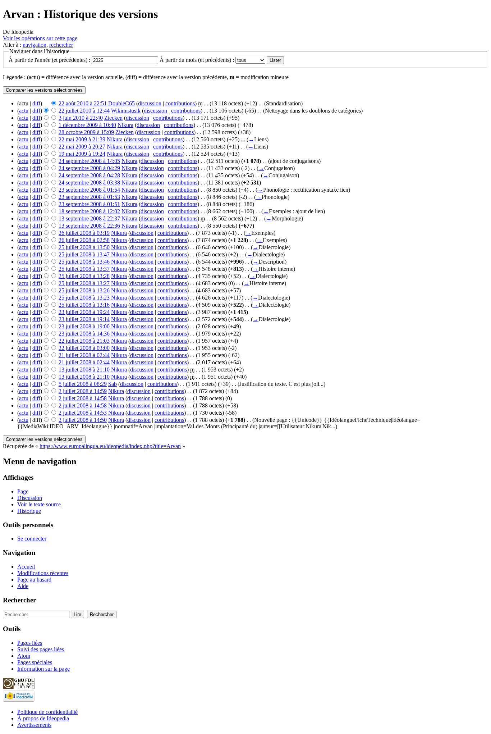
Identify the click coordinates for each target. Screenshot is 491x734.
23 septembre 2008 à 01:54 (89, 190)
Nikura (125, 125)
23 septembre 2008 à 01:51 (89, 204)
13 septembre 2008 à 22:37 (89, 218)
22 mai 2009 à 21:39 (82, 139)
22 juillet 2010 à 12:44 (84, 111)
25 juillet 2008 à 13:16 (84, 305)
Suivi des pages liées (40, 649)
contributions (180, 103)
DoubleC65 (121, 103)
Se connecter (31, 538)
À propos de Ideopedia (43, 718)
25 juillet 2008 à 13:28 (84, 276)
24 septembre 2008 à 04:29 (89, 168)
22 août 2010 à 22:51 (83, 103)
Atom (23, 656)
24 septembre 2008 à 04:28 (89, 175)
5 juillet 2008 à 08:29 (83, 384)
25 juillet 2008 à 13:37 (84, 269)
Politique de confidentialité (47, 712)
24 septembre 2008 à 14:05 (89, 161)
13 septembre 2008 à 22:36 (89, 226)
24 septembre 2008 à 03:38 (89, 182)
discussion (149, 103)
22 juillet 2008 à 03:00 (84, 348)
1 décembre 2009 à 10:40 (87, 125)
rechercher (61, 45)
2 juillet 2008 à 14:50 (83, 420)
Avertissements (34, 725)
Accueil (26, 567)
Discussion (29, 498)
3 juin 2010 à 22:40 (81, 118)
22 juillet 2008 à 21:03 (84, 341)
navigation (34, 45)
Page (22, 491)
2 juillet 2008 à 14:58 (83, 398)
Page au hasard (34, 579)
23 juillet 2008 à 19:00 (84, 326)
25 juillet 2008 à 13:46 (84, 262)
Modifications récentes (42, 573)
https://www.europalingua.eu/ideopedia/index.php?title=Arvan (110, 446)
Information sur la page (43, 669)
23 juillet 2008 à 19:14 (84, 319)
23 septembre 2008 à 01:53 (89, 197)
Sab (112, 384)
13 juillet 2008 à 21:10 (84, 369)
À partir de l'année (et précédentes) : (49, 60)
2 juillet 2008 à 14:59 (83, 391)
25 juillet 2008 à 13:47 (84, 254)
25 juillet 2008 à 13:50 (84, 247)
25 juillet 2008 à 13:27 (84, 283)
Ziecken (113, 118)
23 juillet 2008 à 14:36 (84, 333)
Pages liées (29, 643)
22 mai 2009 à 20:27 (82, 146)
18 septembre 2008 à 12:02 (89, 211)
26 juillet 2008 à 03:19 (84, 233)
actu (23, 111)
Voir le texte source (39, 504)
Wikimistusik (126, 111)
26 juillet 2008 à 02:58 (84, 240)
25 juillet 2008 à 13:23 (84, 298)
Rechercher (19, 600)
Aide (22, 586)
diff (36, 103)
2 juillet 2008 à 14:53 (83, 413)
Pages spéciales (34, 662)
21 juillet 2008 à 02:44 (84, 355)
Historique (29, 511)
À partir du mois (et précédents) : (197, 60)
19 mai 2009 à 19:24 (82, 154)
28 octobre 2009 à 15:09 (86, 132)
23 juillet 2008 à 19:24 (84, 312)
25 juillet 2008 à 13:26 (84, 290)
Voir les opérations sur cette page (40, 38)
